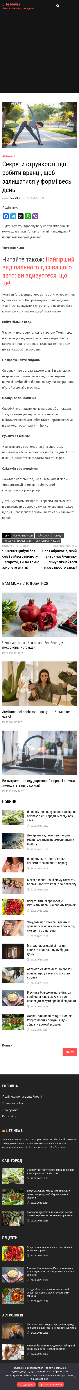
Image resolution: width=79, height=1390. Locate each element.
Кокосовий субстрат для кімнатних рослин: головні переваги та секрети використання (50, 1214)
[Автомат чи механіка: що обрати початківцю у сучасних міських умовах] (13, 969)
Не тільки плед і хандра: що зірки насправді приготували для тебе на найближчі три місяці (51, 1326)
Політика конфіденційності (22, 1096)
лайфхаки (43, 535)
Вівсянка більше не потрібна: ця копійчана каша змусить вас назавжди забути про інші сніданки (51, 996)
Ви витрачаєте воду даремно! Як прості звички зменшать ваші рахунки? (38, 783)
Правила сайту (13, 1103)
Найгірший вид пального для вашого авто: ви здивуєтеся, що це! (38, 271)
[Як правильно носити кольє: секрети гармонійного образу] (13, 859)
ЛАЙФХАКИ (8, 156)
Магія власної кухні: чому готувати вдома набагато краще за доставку (51, 882)
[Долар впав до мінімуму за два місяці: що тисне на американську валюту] (13, 836)
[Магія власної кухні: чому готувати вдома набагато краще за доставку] (13, 880)
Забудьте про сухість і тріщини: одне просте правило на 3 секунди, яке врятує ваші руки (51, 926)
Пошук (7, 1045)
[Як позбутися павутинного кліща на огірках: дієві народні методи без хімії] (13, 812)
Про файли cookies (51, 1384)
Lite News (11, 4)
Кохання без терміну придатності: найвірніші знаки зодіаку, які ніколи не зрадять (51, 1347)
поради (57, 535)
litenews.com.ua (38, 1147)
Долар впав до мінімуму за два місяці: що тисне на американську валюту (50, 839)
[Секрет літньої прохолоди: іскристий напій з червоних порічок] (13, 901)
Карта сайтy (9, 1116)
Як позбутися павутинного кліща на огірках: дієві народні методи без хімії (51, 816)
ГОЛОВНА (10, 1086)
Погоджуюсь (26, 1384)
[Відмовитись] (74, 1376)
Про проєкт (10, 1110)
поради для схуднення (18, 540)
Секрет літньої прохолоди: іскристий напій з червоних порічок (51, 903)
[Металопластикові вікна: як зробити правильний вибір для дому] (13, 946)
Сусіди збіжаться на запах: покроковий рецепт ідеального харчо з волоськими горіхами (48, 1293)
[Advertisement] (39, 53)
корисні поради (23, 535)
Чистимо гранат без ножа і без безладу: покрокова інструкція (33, 645)
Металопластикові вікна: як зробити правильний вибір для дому (48, 950)
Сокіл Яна (15, 198)
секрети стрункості (48, 540)
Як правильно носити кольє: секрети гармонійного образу (47, 861)
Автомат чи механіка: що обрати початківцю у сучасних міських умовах (49, 973)
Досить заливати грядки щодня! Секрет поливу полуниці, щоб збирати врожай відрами (49, 1020)
